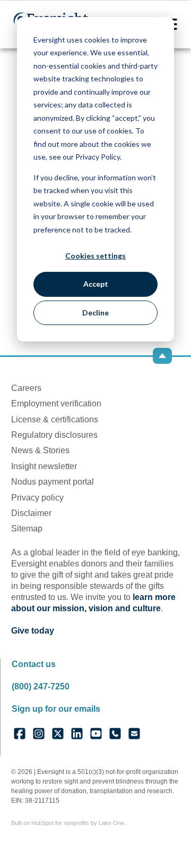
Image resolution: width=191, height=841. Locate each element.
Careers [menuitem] (26, 388)
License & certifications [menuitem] (54, 419)
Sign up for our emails (56, 708)
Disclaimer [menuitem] (31, 513)
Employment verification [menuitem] (56, 403)
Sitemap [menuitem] (26, 528)
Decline (95, 312)
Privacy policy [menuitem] (37, 497)
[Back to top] (162, 356)
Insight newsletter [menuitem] (44, 466)
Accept (95, 283)
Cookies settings (95, 255)
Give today (32, 630)
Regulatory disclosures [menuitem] (54, 434)
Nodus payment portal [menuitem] (52, 481)
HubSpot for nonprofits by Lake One (78, 823)
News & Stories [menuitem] (40, 450)
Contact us (34, 664)
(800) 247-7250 (41, 686)
